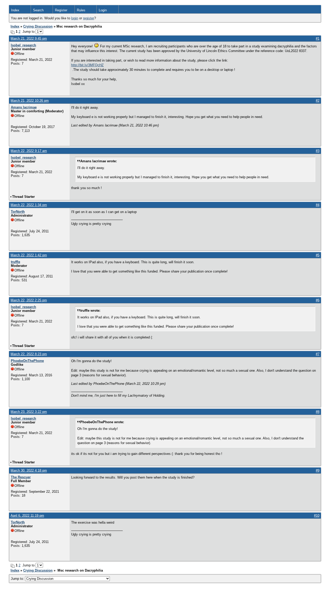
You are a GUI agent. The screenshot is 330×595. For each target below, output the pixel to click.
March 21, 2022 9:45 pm (29, 38)
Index (15, 10)
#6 (317, 300)
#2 (317, 101)
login (74, 18)
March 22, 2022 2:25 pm (29, 300)
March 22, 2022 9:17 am (29, 151)
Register (61, 10)
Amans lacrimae (24, 107)
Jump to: (18, 579)
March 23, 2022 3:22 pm (29, 412)
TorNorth (18, 212)
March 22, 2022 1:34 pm (29, 205)
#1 (317, 38)
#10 (316, 515)
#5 (317, 255)
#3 (317, 151)
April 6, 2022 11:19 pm (27, 515)
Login (103, 10)
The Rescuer (21, 477)
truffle (15, 262)
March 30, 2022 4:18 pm (29, 470)
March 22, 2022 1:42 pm (29, 255)
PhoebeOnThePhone (27, 361)
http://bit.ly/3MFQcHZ (87, 65)
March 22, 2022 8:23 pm (29, 354)
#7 (317, 354)
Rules (81, 10)
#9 (317, 470)
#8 (317, 412)
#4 (317, 205)
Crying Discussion (38, 26)
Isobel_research (23, 45)
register (88, 18)
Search (38, 10)
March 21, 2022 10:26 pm (30, 101)
